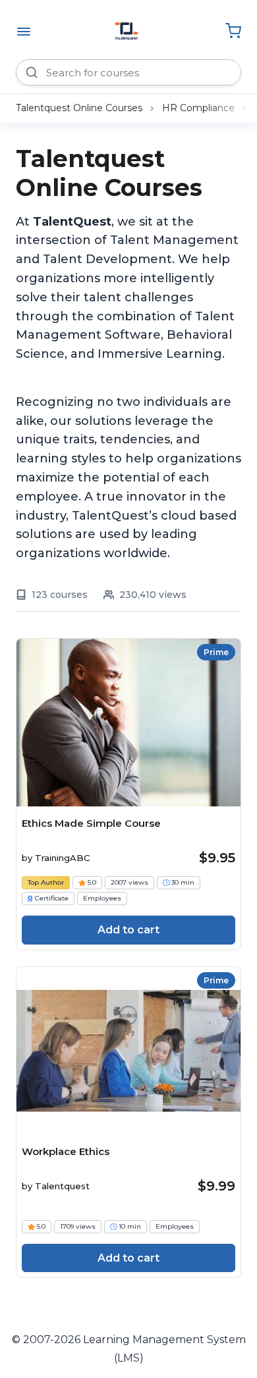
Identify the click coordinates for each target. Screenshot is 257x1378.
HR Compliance (198, 108)
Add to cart (128, 929)
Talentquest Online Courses (79, 108)
